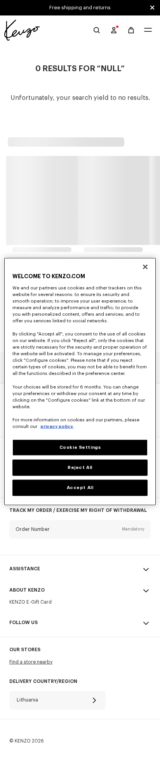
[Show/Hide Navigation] (148, 30)
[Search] (96, 30)
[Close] (145, 266)
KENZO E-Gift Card (30, 602)
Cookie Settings (80, 447)
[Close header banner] (152, 7)
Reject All (80, 467)
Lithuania (27, 699)
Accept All (80, 487)
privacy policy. (56, 426)
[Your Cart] (131, 30)
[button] (80, 535)
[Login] (114, 30)
